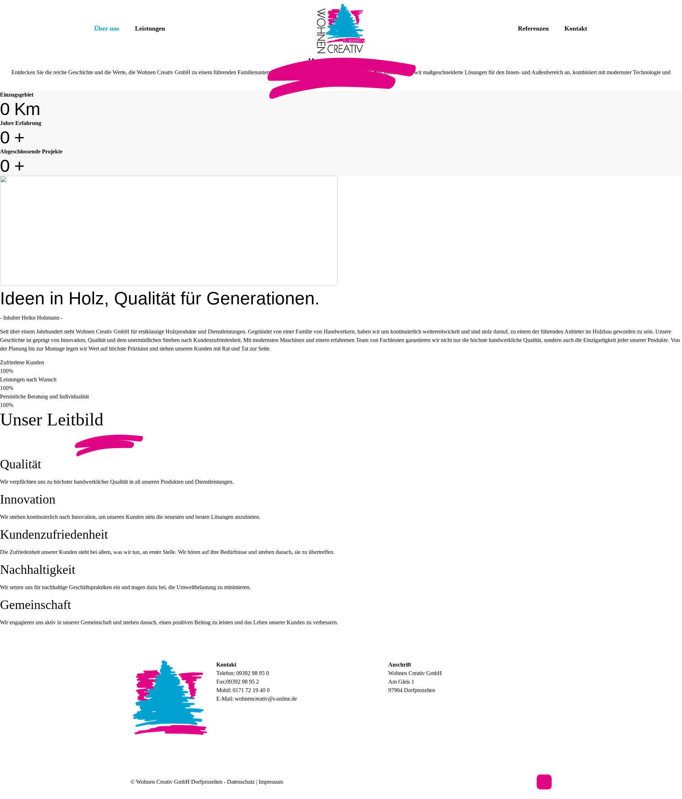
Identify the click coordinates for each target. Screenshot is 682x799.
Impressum (271, 782)
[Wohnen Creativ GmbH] (341, 28)
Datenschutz (241, 782)
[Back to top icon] (544, 781)
